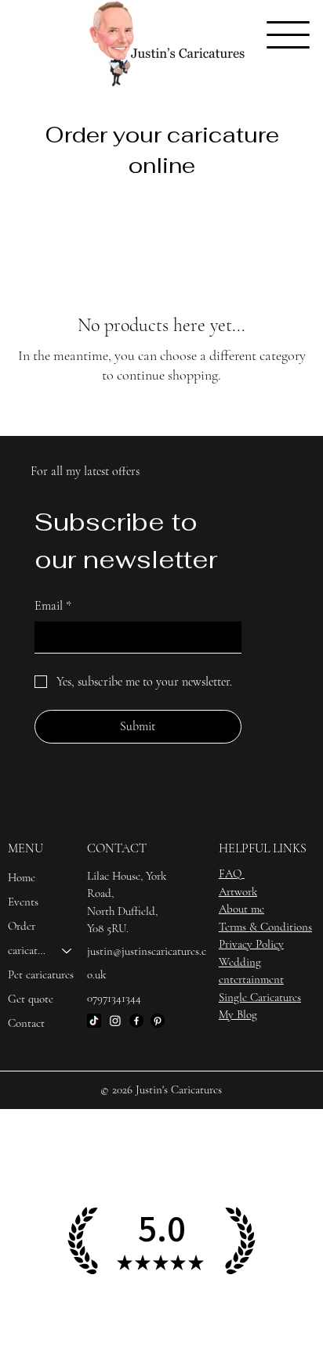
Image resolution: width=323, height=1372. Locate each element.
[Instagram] (115, 1021)
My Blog (238, 1014)
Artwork (238, 891)
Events (23, 902)
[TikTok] (94, 1021)
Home (21, 877)
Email (52, 606)
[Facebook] (136, 1021)
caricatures (28, 950)
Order (21, 926)
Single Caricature (258, 997)
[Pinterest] (158, 1021)
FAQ (230, 873)
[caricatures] (67, 950)
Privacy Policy (251, 944)
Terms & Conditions (265, 927)
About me (241, 909)
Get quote (30, 999)
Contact (26, 1023)
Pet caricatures (41, 974)
